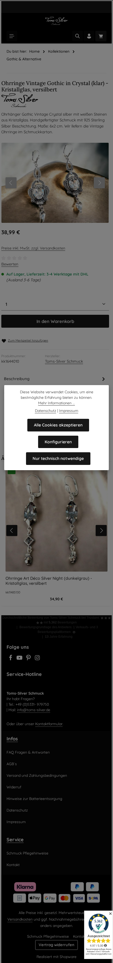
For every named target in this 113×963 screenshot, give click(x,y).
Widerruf (14, 787)
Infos (12, 739)
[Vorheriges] (11, 182)
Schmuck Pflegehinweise (27, 853)
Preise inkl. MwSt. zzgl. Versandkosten (33, 248)
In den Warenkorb (55, 321)
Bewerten (9, 264)
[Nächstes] (99, 182)
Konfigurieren (58, 441)
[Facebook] (11, 659)
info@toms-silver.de (33, 709)
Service (15, 840)
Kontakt (13, 864)
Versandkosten (20, 919)
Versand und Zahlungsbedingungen (37, 775)
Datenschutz (17, 810)
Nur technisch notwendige (58, 458)
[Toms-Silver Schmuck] (56, 100)
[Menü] (12, 36)
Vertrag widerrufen (56, 944)
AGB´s (12, 763)
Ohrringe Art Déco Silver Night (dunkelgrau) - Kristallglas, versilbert (49, 581)
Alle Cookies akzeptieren (58, 425)
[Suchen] (77, 36)
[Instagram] (37, 659)
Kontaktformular (49, 723)
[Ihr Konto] (89, 36)
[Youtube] (20, 659)
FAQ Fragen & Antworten (28, 752)
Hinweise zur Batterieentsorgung (34, 798)
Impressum (16, 821)
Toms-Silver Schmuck (64, 361)
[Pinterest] (28, 659)
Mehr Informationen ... (56, 403)
